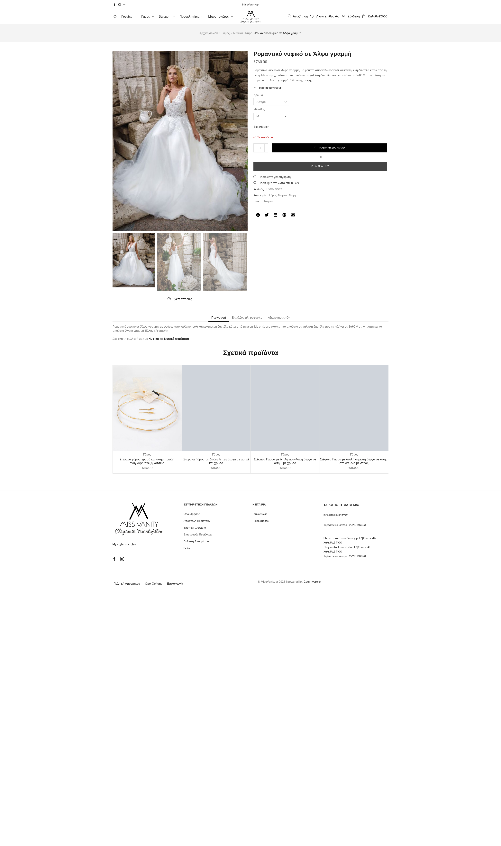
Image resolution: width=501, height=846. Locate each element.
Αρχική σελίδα (208, 33)
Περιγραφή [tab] (218, 318)
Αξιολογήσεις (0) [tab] (279, 318)
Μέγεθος (259, 109)
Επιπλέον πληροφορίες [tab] (247, 318)
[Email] (124, 4)
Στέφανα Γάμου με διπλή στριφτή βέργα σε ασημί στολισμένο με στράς (354, 461)
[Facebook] (115, 4)
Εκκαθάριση (261, 127)
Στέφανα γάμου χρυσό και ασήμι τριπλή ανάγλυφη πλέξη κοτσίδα (147, 461)
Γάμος (226, 33)
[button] (298, 16)
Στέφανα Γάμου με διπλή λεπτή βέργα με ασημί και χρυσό (216, 461)
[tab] (218, 318)
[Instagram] (119, 4)
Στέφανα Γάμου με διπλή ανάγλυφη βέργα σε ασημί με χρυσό (285, 461)
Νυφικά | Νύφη (242, 33)
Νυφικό (268, 201)
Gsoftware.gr (312, 581)
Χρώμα (258, 95)
